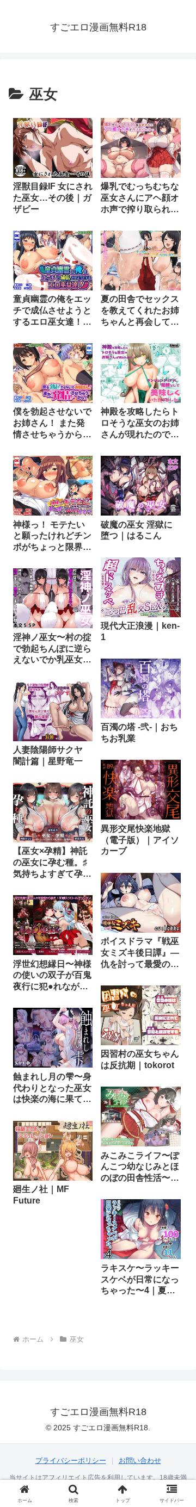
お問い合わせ (140, 1460)
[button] (175, 1356)
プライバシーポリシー (70, 1460)
